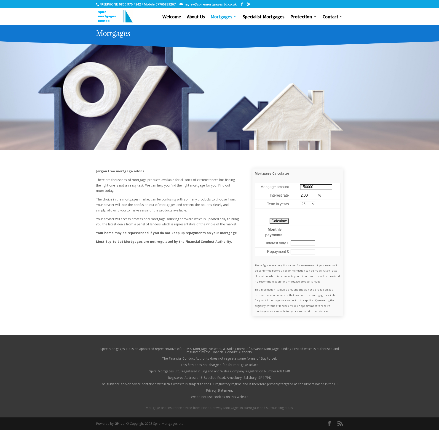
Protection (301, 17)
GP (117, 423)
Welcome (172, 17)
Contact (330, 17)
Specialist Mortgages (263, 17)
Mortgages (221, 17)
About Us (196, 17)
